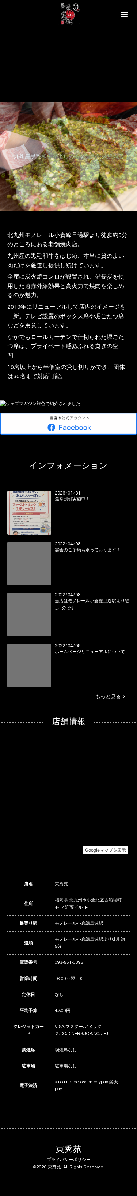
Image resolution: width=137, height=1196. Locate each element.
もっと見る (109, 696)
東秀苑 (68, 1149)
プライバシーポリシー (69, 1159)
